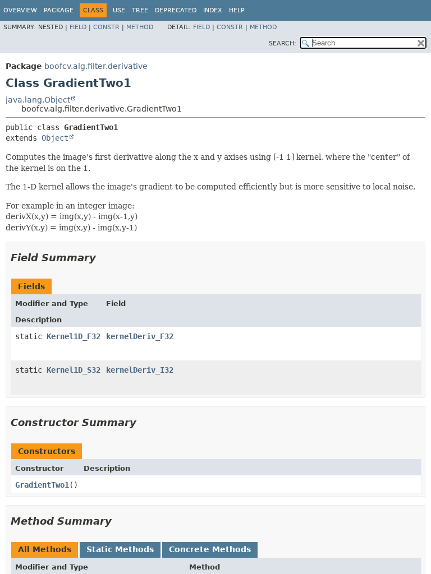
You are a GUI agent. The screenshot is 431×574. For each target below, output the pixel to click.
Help (237, 10)
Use (119, 10)
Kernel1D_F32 (73, 336)
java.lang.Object (38, 99)
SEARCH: (282, 43)
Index (212, 10)
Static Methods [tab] (120, 549)
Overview (20, 10)
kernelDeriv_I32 (139, 369)
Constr (106, 27)
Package (59, 10)
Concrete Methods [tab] (210, 549)
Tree (140, 10)
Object (55, 137)
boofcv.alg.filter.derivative (96, 66)
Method (139, 27)
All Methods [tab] (44, 549)
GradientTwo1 (42, 484)
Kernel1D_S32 (73, 369)
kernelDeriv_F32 (139, 336)
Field (78, 27)
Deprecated (175, 10)
